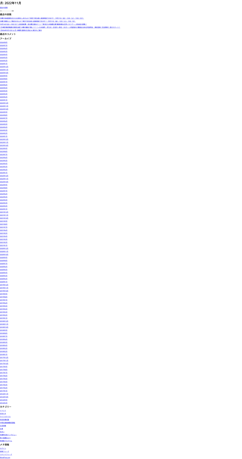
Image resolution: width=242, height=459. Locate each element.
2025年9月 (3, 75)
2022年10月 (4, 182)
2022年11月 (4, 179)
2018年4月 (3, 345)
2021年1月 (3, 245)
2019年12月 (4, 285)
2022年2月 (3, 206)
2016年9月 (3, 400)
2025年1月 (3, 100)
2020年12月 (4, 248)
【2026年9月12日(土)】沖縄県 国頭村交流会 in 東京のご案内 (21, 30)
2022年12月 (4, 175)
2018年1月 (3, 354)
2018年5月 (3, 342)
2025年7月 (3, 82)
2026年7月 (3, 45)
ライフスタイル (5, 416)
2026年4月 (3, 54)
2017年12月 (4, 357)
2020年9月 (3, 257)
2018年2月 (3, 351)
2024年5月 (3, 124)
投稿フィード (4, 451)
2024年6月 (3, 121)
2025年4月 (3, 91)
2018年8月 (3, 333)
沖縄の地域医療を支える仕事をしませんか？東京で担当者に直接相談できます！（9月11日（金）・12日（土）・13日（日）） (42, 18)
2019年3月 (3, 312)
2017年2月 (3, 388)
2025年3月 (3, 94)
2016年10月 (4, 397)
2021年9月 (3, 221)
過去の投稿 (4, 7)
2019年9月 (3, 294)
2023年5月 (3, 160)
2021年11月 (4, 215)
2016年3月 (3, 403)
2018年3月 (3, 348)
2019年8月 (3, 297)
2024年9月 (3, 112)
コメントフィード (6, 454)
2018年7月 (3, 336)
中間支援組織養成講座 (7, 422)
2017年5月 (3, 378)
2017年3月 (3, 385)
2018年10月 (4, 327)
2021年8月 (3, 224)
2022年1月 (3, 209)
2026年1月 (3, 63)
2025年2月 (3, 97)
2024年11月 (4, 106)
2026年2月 (3, 60)
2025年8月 (3, 79)
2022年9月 (3, 185)
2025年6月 (3, 85)
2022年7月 (3, 191)
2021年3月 (3, 239)
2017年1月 (3, 391)
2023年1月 (3, 172)
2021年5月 (3, 233)
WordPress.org (5, 457)
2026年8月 (3, 42)
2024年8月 (3, 115)
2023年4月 (3, 163)
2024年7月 (3, 118)
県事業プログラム (6, 441)
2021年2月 (3, 242)
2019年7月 (3, 300)
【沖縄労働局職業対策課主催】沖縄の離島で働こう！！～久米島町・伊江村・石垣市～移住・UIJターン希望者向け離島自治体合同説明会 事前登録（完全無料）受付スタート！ (60, 27)
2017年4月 (3, 381)
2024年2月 (3, 133)
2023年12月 (4, 139)
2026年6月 (3, 48)
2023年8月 (3, 151)
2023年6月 (3, 157)
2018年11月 (4, 324)
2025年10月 (4, 72)
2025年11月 (4, 69)
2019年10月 (4, 291)
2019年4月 (3, 309)
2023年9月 (3, 148)
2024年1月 (3, 136)
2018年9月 (3, 330)
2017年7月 (3, 372)
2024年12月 (4, 103)
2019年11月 (4, 288)
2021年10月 (4, 218)
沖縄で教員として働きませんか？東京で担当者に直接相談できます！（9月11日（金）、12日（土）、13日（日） (38, 21)
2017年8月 (3, 369)
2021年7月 (3, 227)
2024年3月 (3, 130)
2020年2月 (3, 278)
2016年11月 (4, 394)
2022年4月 (3, 200)
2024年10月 (4, 109)
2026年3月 (3, 57)
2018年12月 (4, 321)
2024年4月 (3, 127)
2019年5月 (3, 306)
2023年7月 (3, 154)
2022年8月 (3, 188)
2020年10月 (4, 254)
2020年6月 (3, 266)
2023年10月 (4, 145)
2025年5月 (3, 88)
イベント (3, 410)
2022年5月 (3, 197)
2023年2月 (3, 169)
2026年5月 (3, 51)
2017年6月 (3, 375)
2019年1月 (3, 318)
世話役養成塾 (4, 419)
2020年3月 (3, 275)
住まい (2, 431)
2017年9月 (3, 366)
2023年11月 (4, 142)
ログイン (3, 448)
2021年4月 (3, 236)
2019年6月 (3, 303)
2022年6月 (3, 194)
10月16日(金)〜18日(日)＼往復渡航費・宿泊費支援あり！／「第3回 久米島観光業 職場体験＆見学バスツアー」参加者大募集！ (43, 24)
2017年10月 (4, 363)
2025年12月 (4, 66)
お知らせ (3, 413)
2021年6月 (3, 230)
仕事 (1, 428)
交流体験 (3, 425)
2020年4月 (3, 272)
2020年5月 (3, 269)
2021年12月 (4, 212)
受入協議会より (5, 438)
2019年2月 (3, 315)
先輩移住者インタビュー (8, 435)
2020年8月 (3, 260)
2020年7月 (3, 263)
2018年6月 (3, 339)
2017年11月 (4, 360)
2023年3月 (3, 166)
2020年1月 (3, 282)
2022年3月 (3, 203)
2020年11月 (4, 251)
